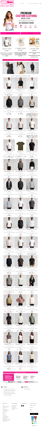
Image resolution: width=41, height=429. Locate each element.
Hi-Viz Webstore (5, 411)
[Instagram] (23, 405)
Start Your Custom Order (6, 406)
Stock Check (4, 413)
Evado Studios (5, 418)
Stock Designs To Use (6, 410)
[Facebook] (21, 405)
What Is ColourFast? (5, 416)
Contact (4, 412)
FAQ (3, 414)
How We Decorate (5, 409)
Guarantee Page (14, 406)
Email (30, 409)
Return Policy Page (14, 405)
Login (29, 3)
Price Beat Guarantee (5, 417)
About (3, 408)
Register (32, 3)
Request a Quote (5, 407)
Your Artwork (4, 415)
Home (3, 405)
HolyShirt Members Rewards (6, 419)
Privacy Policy (14, 407)
